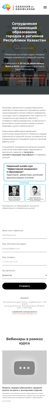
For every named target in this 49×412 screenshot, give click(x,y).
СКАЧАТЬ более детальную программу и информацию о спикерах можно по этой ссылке (24, 78)
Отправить (24, 286)
